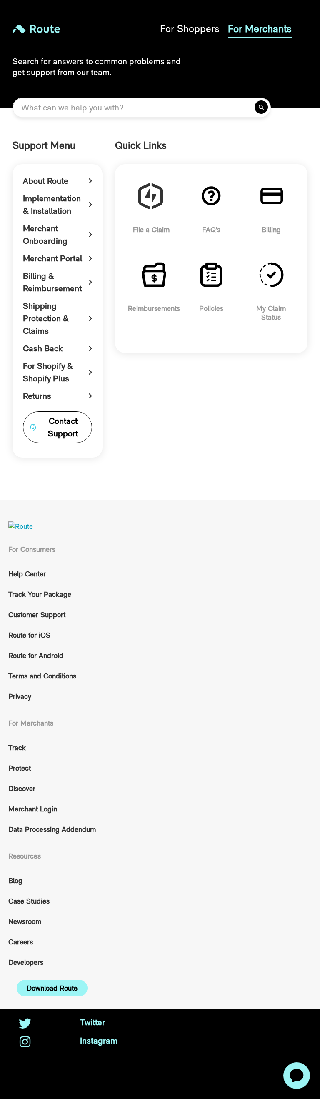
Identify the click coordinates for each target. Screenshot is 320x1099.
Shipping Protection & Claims (46, 318)
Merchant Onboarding (45, 234)
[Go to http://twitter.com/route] (25, 1024)
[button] (52, 988)
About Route (45, 181)
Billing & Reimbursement (52, 282)
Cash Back (42, 348)
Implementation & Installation (52, 204)
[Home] (86, 29)
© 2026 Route (38, 1059)
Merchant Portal (52, 258)
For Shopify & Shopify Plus (48, 372)
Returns (37, 396)
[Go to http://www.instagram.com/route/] (25, 1043)
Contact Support (63, 427)
